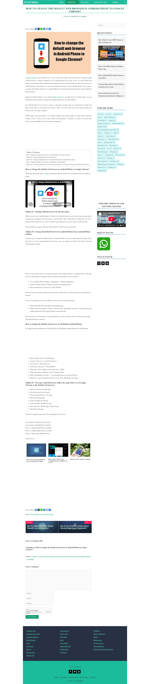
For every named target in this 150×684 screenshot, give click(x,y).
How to (47, 173)
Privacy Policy (84, 677)
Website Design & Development (106, 164)
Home (61, 2)
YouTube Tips (102, 170)
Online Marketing (103, 152)
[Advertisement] (58, 137)
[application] (111, 219)
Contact (93, 677)
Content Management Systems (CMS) (108, 130)
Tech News (101, 158)
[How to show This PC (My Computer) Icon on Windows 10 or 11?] (58, 456)
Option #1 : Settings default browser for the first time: (41, 157)
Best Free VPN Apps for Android (80, 459)
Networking (101, 148)
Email (116, 133)
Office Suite (117, 148)
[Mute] (121, 225)
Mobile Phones (102, 145)
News (109, 148)
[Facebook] (99, 263)
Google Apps (102, 139)
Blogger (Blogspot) (110, 117)
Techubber (31, 2)
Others (115, 2)
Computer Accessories (104, 123)
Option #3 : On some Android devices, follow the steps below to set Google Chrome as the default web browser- (57, 164)
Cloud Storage (102, 120)
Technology (110, 158)
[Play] (99, 225)
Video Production (103, 161)
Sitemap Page (73, 677)
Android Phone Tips (46, 514)
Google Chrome (31, 78)
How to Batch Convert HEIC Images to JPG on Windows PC (111, 41)
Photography (114, 152)
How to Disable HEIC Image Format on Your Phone (111, 76)
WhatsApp (120, 164)
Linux (100, 142)
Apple (100, 117)
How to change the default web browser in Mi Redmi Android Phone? (46, 162)
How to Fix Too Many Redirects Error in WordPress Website (35, 460)
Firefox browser (57, 97)
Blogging (85, 2)
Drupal (100, 133)
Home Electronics (113, 139)
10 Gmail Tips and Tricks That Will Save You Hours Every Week (111, 85)
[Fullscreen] (123, 225)
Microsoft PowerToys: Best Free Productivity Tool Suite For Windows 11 (111, 94)
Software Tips (120, 155)
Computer (71, 2)
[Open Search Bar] (124, 2)
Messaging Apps (100, 2)
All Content (64, 677)
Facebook (101, 136)
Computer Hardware (118, 123)
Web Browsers (114, 161)
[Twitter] (103, 263)
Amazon (109, 114)
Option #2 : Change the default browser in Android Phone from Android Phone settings (51, 160)
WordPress (112, 167)
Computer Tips (102, 126)
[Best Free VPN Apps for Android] (80, 456)
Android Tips (75, 16)
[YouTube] (107, 263)
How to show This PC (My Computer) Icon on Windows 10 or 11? (57, 460)
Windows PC (102, 167)
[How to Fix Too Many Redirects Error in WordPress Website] (36, 456)
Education (108, 133)
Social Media (109, 155)
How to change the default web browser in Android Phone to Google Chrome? (48, 155)
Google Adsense (111, 136)
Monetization (113, 145)
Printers (100, 155)
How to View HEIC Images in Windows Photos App (111, 67)
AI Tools (101, 114)
